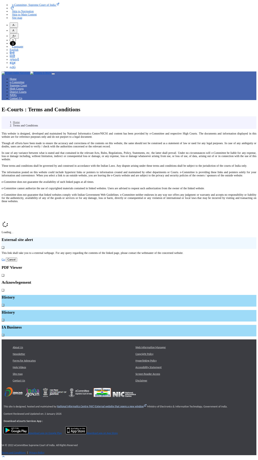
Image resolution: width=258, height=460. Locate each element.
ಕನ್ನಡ (12, 62)
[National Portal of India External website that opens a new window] (32, 398)
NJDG (13, 95)
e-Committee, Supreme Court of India (34, 4)
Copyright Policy (144, 354)
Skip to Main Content (24, 14)
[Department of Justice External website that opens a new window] (55, 398)
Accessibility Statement (148, 367)
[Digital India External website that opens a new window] (14, 398)
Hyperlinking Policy (146, 361)
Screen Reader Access (147, 374)
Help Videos (19, 367)
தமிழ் (13, 67)
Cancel (11, 259)
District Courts (18, 91)
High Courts (17, 88)
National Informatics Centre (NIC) (100, 406)
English (14, 49)
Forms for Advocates (24, 361)
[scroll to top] (3, 456)
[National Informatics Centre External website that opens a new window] (124, 398)
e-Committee (17, 82)
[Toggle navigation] (53, 73)
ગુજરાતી (14, 59)
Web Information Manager (150, 347)
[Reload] (12, 8)
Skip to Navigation (23, 11)
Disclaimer (141, 380)
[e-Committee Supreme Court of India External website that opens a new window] (80, 398)
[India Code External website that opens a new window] (102, 398)
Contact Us (16, 98)
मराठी (12, 56)
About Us (18, 347)
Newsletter (19, 354)
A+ (14, 35)
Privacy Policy (36, 453)
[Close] (3, 247)
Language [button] (17, 46)
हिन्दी (12, 53)
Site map (17, 17)
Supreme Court (18, 85)
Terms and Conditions (14, 453)
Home (13, 79)
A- (13, 25)
